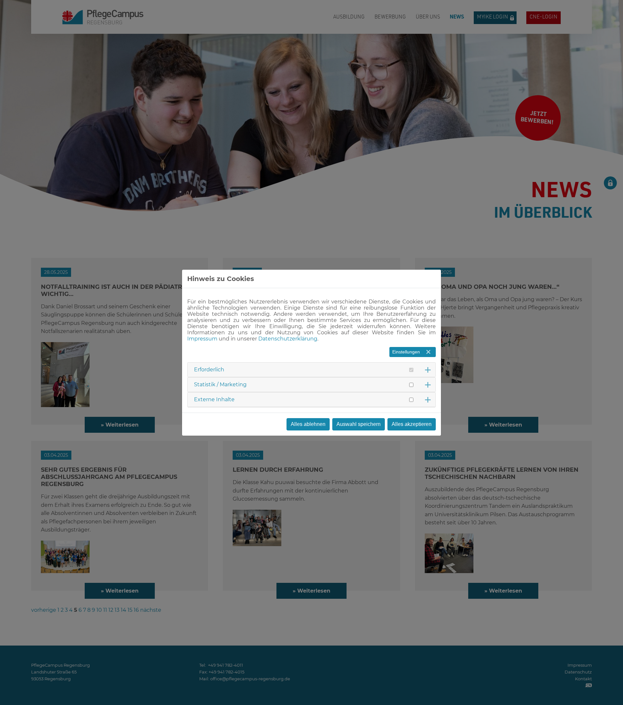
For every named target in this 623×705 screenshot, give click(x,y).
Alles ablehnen (308, 424)
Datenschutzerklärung (287, 339)
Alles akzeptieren (412, 424)
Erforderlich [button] (209, 369)
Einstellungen (406, 351)
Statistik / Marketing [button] (220, 384)
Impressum (202, 339)
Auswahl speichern (358, 424)
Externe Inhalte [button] (214, 399)
